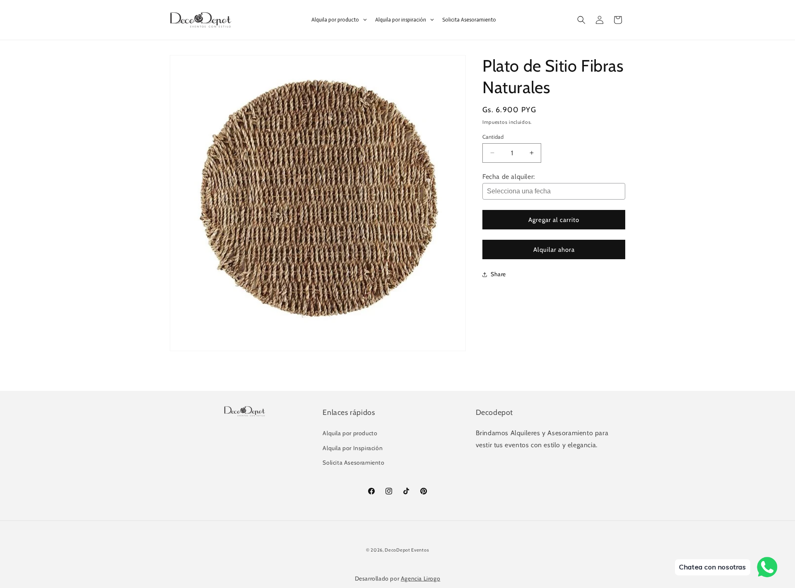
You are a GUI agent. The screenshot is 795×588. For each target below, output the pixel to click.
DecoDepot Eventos (407, 550)
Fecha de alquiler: (508, 177)
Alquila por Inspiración (353, 448)
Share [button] (498, 274)
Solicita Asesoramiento (353, 462)
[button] (581, 20)
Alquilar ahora (554, 249)
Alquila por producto (350, 433)
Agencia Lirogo (420, 578)
